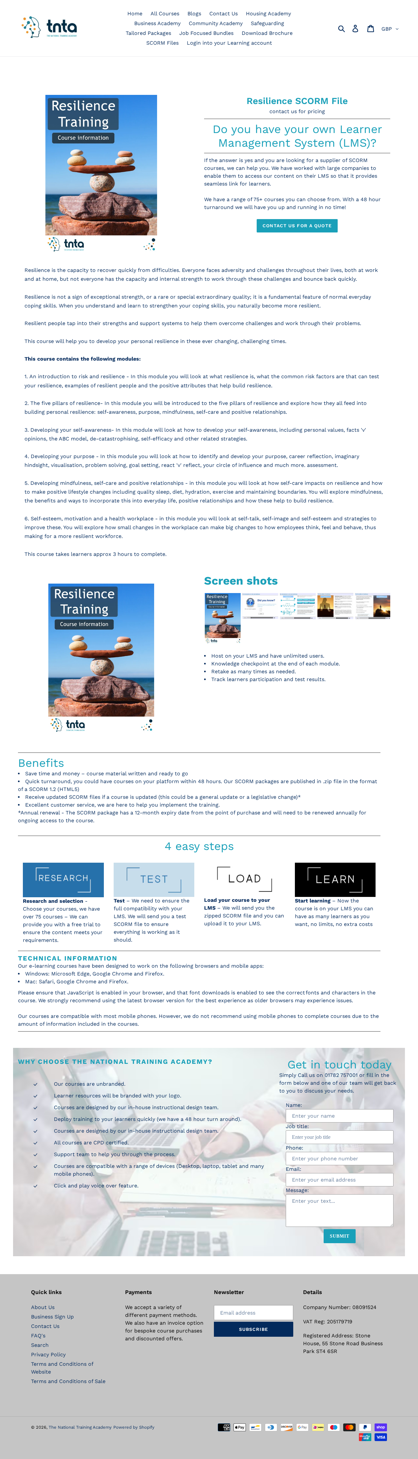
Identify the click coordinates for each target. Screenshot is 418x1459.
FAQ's (38, 1335)
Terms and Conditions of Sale (68, 1381)
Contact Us (45, 1326)
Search (40, 1345)
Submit (340, 1236)
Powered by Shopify (133, 1427)
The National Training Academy (80, 1427)
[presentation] (198, 618)
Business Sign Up (52, 1317)
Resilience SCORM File (297, 101)
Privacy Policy (48, 1354)
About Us (43, 1307)
